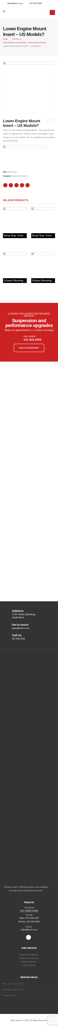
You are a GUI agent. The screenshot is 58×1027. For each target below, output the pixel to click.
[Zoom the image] (15, 371)
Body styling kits (29, 962)
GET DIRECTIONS (29, 911)
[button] (43, 13)
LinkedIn (16, 185)
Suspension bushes (20, 176)
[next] (54, 121)
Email (27, 185)
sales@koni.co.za (29, 929)
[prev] (49, 121)
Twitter (10, 185)
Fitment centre (29, 965)
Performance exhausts (29, 958)
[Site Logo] (21, 12)
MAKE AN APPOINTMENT (29, 348)
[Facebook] (28, 937)
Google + (22, 185)
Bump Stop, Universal (16, 235)
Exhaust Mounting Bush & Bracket (22, 280)
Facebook (5, 185)
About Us (29, 902)
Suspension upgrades (29, 955)
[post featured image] (15, 219)
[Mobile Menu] (52, 12)
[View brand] (25, 156)
